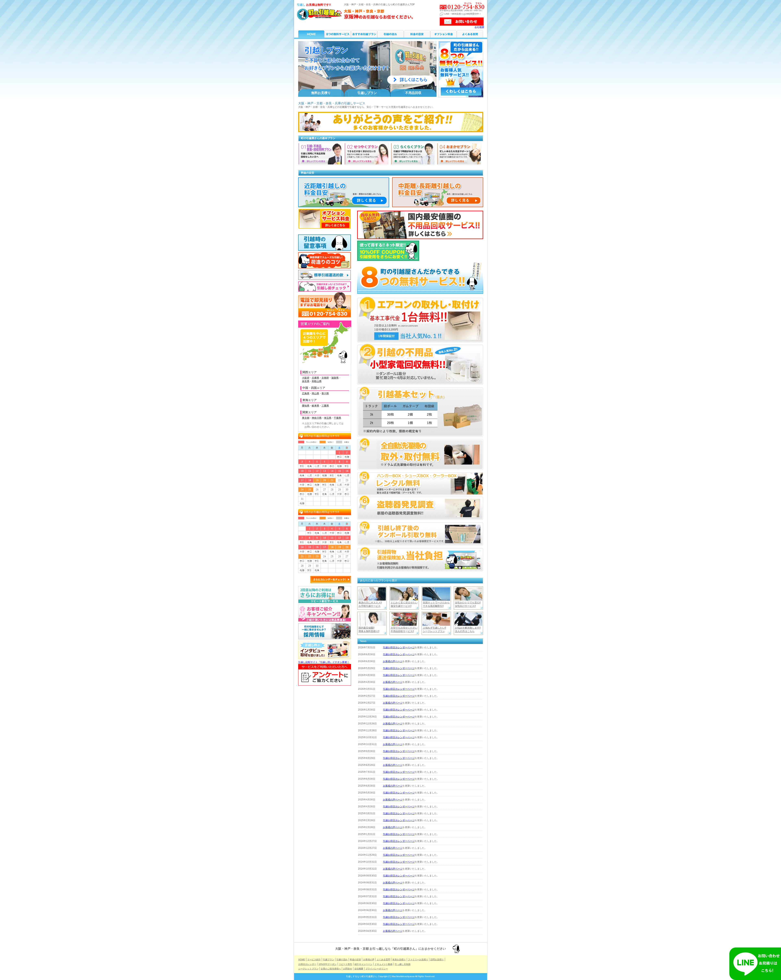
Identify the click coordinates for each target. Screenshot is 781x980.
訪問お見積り (437, 959)
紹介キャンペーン (363, 964)
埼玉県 (327, 417)
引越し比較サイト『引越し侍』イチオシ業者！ (323, 662)
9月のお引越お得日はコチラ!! (321, 511)
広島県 (305, 393)
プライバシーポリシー (376, 968)
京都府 (325, 377)
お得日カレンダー (307, 964)
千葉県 (337, 417)
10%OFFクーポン (328, 964)
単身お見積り (399, 959)
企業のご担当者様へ (331, 968)
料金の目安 (417, 34)
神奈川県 (317, 417)
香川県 (325, 393)
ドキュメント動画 (384, 964)
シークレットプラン (308, 968)
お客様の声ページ (392, 661)
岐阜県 (315, 405)
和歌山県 (317, 381)
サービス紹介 (338, 34)
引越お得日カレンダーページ (399, 647)
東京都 (305, 417)
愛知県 (305, 405)
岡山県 (315, 393)
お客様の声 (368, 959)
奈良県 (305, 381)
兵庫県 (315, 377)
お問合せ (347, 968)
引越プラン (364, 34)
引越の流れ (390, 34)
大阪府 (305, 377)
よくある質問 (470, 34)
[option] (367, 69)
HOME (311, 34)
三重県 (325, 405)
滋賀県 (335, 377)
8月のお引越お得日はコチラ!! (321, 435)
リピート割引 (345, 964)
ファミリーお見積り (418, 959)
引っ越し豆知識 (402, 964)
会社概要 (479, 27)
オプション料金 (443, 34)
